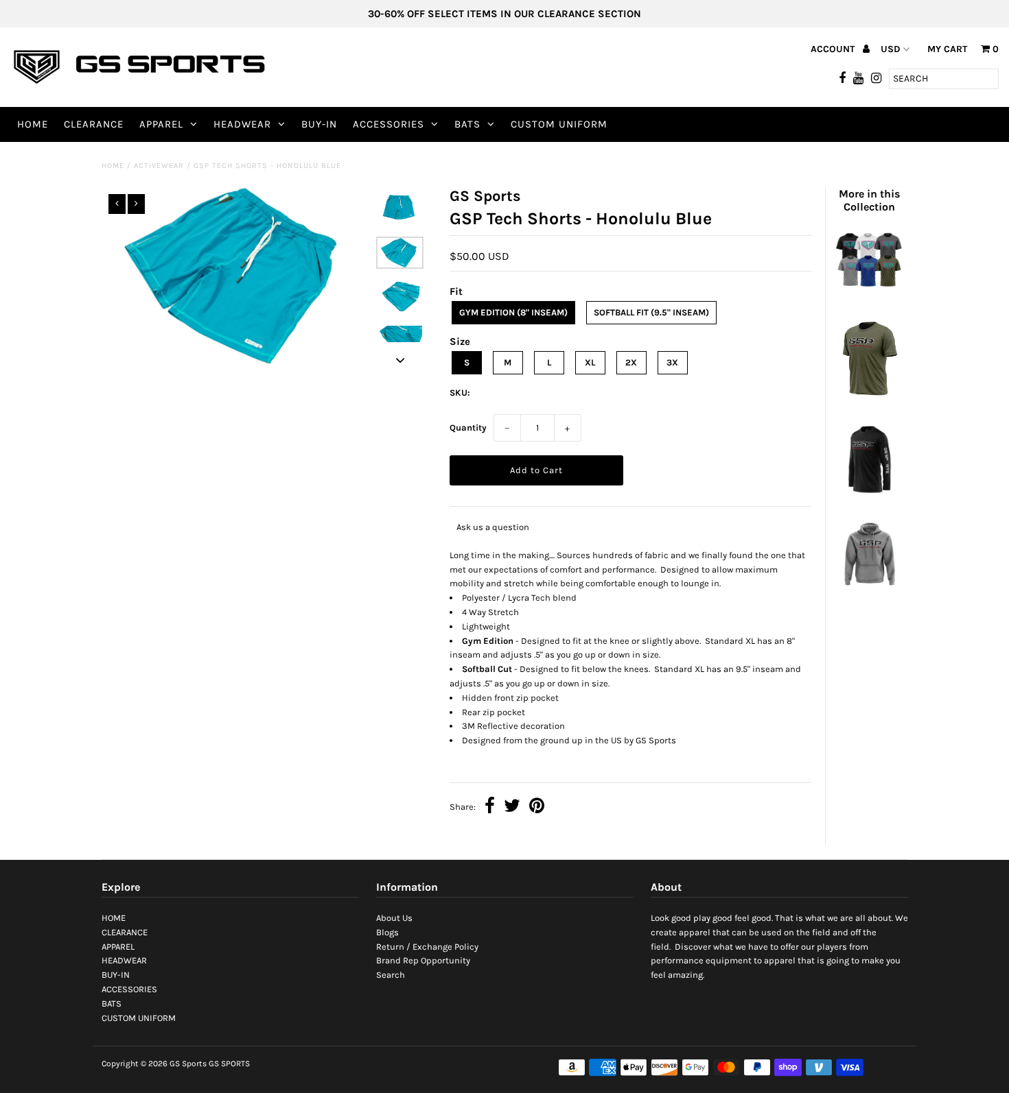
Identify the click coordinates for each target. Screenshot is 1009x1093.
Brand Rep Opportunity (423, 960)
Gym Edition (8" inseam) (513, 312)
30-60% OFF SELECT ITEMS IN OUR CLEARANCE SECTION (504, 14)
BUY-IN (319, 124)
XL (590, 362)
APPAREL (161, 124)
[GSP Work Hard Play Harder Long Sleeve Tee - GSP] (869, 496)
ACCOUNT (834, 49)
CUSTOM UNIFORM (559, 124)
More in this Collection (869, 200)
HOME (32, 124)
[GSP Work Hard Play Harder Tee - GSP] (869, 400)
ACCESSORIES (388, 124)
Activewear (159, 165)
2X (631, 362)
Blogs (387, 932)
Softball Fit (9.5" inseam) (651, 312)
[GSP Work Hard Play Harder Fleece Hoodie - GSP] (869, 591)
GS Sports (188, 1063)
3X (672, 362)
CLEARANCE (94, 124)
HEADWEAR (242, 124)
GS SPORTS (229, 1063)
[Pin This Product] (536, 807)
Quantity (468, 427)
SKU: (460, 392)
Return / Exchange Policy (427, 946)
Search (390, 975)
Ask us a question (492, 527)
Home (113, 165)
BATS (467, 124)
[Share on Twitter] (512, 807)
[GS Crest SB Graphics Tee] (869, 295)
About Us (394, 918)
